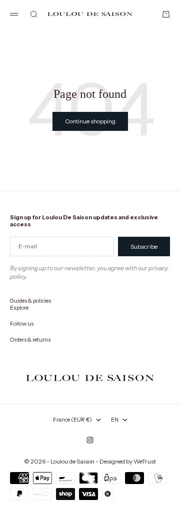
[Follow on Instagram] (90, 440)
